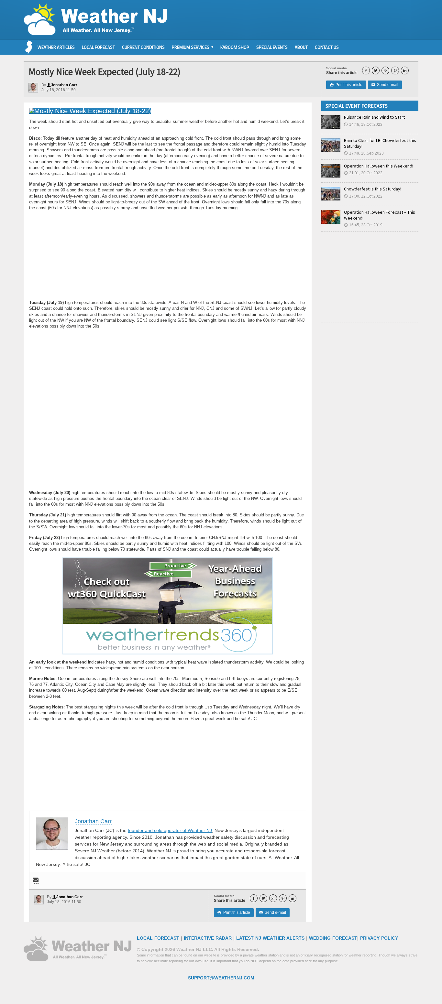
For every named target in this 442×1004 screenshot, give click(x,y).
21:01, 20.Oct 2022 (363, 173)
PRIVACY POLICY (379, 938)
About (301, 47)
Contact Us (327, 47)
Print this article (346, 84)
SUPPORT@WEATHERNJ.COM (221, 977)
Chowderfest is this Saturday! (372, 189)
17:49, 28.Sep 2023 (364, 153)
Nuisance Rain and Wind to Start (374, 117)
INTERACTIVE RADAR (208, 938)
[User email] (36, 880)
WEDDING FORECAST (333, 938)
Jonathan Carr (62, 85)
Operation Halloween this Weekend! (378, 166)
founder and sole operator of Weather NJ (170, 830)
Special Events (272, 47)
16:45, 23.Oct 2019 (363, 225)
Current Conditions (143, 47)
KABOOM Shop (234, 47)
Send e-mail (384, 84)
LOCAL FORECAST (158, 938)
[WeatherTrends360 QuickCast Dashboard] (167, 605)
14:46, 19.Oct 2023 (363, 124)
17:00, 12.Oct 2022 (363, 196)
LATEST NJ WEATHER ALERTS (270, 938)
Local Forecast (98, 47)
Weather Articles (56, 47)
